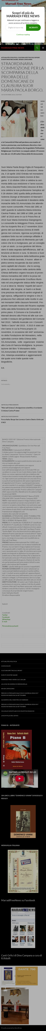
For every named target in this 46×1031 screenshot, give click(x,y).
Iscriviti (33, 27)
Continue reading (23, 34)
